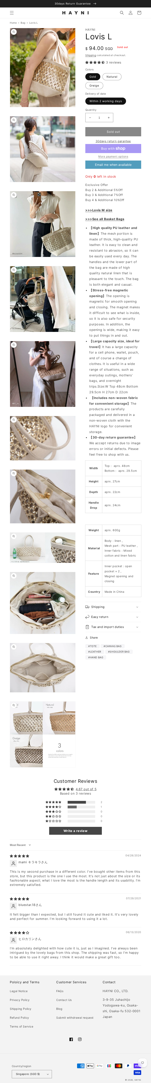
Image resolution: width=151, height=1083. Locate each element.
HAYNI (137, 1080)
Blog (59, 1008)
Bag (23, 22)
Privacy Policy (19, 1000)
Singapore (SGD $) (28, 1074)
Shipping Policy (20, 1008)
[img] (19, 856)
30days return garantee (113, 141)
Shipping (90, 55)
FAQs (59, 991)
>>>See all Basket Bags (104, 219)
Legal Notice (19, 991)
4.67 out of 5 (86, 789)
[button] (11, 12)
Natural (112, 76)
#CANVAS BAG (113, 646)
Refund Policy (19, 1017)
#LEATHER (94, 651)
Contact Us (64, 1000)
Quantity (90, 109)
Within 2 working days (105, 101)
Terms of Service (21, 1026)
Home (13, 22)
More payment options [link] (113, 156)
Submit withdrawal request (75, 1017)
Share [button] (94, 637)
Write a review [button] (75, 831)
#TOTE (92, 646)
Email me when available (113, 165)
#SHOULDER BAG (119, 651)
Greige (94, 85)
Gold (92, 76)
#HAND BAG (95, 657)
